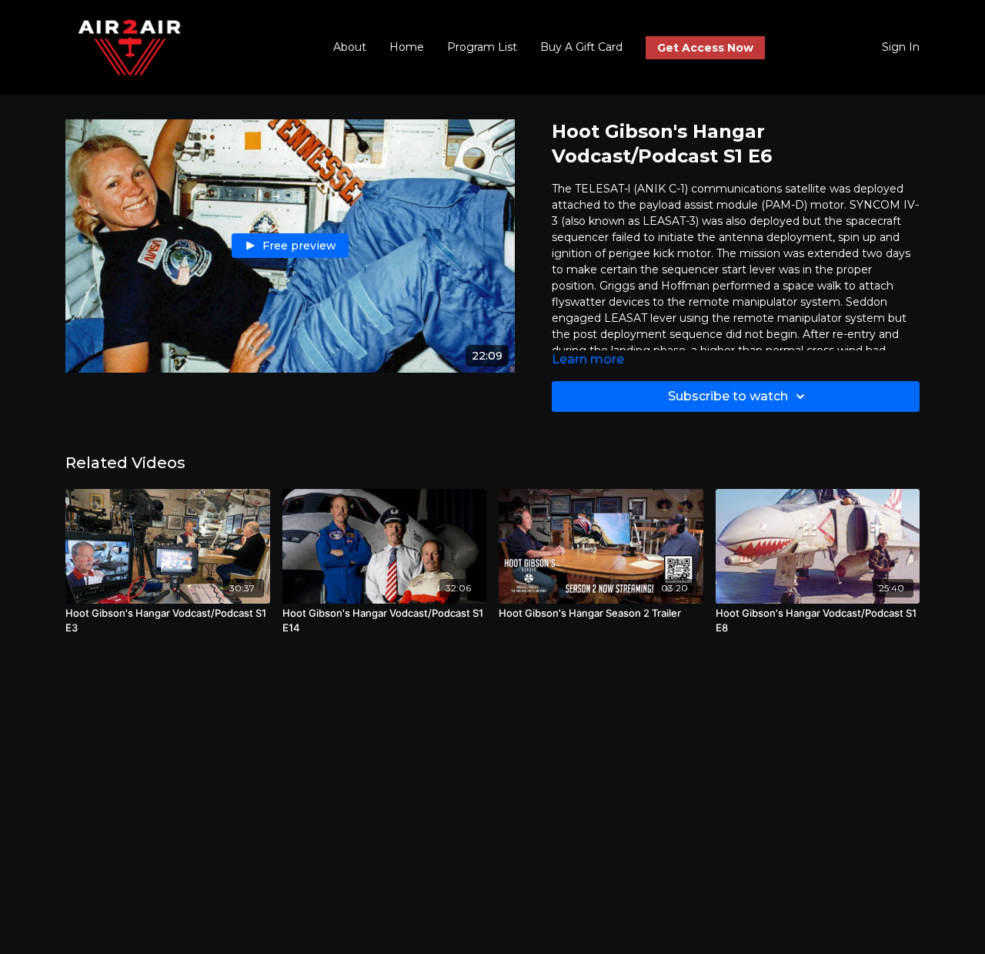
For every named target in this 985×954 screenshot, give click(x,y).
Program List (482, 47)
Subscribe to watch (728, 396)
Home (406, 47)
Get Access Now (705, 48)
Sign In (901, 47)
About (349, 47)
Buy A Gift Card (581, 47)
